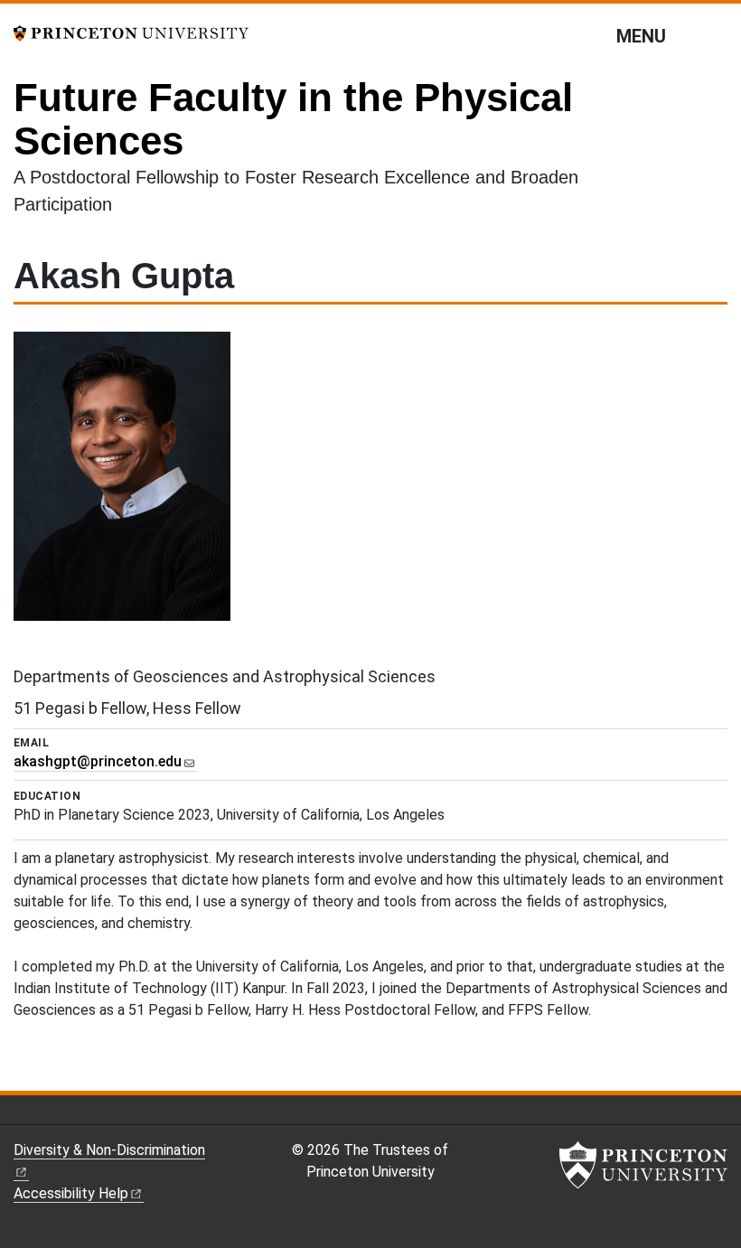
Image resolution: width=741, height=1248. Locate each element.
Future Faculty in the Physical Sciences (293, 119)
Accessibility (71, 1193)
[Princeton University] (131, 32)
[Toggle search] (716, 35)
